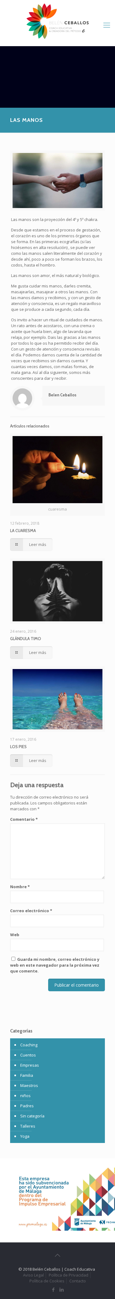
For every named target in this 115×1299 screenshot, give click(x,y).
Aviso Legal (33, 1275)
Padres (27, 1106)
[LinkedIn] (62, 1289)
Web (14, 934)
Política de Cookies (46, 1281)
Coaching (28, 1045)
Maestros (29, 1085)
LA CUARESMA (23, 530)
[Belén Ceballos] (57, 21)
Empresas (29, 1065)
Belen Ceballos (62, 394)
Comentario (24, 819)
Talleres (27, 1126)
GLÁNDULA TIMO (25, 638)
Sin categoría (32, 1116)
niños (25, 1095)
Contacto (77, 1281)
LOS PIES (18, 746)
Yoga (24, 1136)
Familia (26, 1075)
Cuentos (28, 1055)
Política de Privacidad (68, 1275)
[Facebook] (53, 1289)
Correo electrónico (31, 910)
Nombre (20, 886)
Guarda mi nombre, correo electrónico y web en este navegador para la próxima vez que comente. (54, 965)
